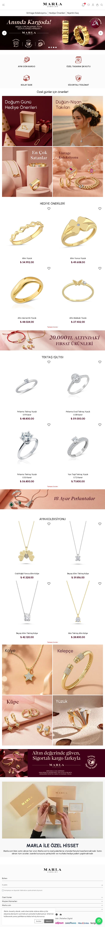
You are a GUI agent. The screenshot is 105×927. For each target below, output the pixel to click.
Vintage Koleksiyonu (36, 13)
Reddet (38, 921)
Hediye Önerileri (57, 13)
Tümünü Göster (52, 327)
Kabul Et (49, 921)
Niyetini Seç (73, 13)
